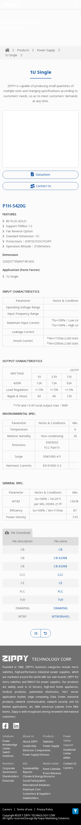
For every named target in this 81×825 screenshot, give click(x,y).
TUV (60, 600)
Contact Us (43, 186)
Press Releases (52, 773)
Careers (7, 809)
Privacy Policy (45, 809)
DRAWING (61, 608)
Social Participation (34, 780)
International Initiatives (36, 785)
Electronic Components (36, 750)
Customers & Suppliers (37, 793)
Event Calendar (52, 769)
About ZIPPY (30, 741)
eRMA (66, 757)
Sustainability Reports (31, 770)
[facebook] (5, 727)
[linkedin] (16, 727)
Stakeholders (31, 798)
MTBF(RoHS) (60, 616)
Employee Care (32, 789)
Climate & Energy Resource (39, 776)
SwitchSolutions (8, 754)
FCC (60, 591)
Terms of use (24, 809)
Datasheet (42, 174)
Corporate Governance (9, 770)
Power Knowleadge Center (9, 744)
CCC (60, 575)
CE (60, 583)
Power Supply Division (36, 754)
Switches (48, 741)
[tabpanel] (40, 583)
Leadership (29, 746)
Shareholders (10, 776)
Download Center (69, 751)
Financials (8, 780)
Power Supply (46, 50)
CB (61, 549)
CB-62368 (60, 558)
